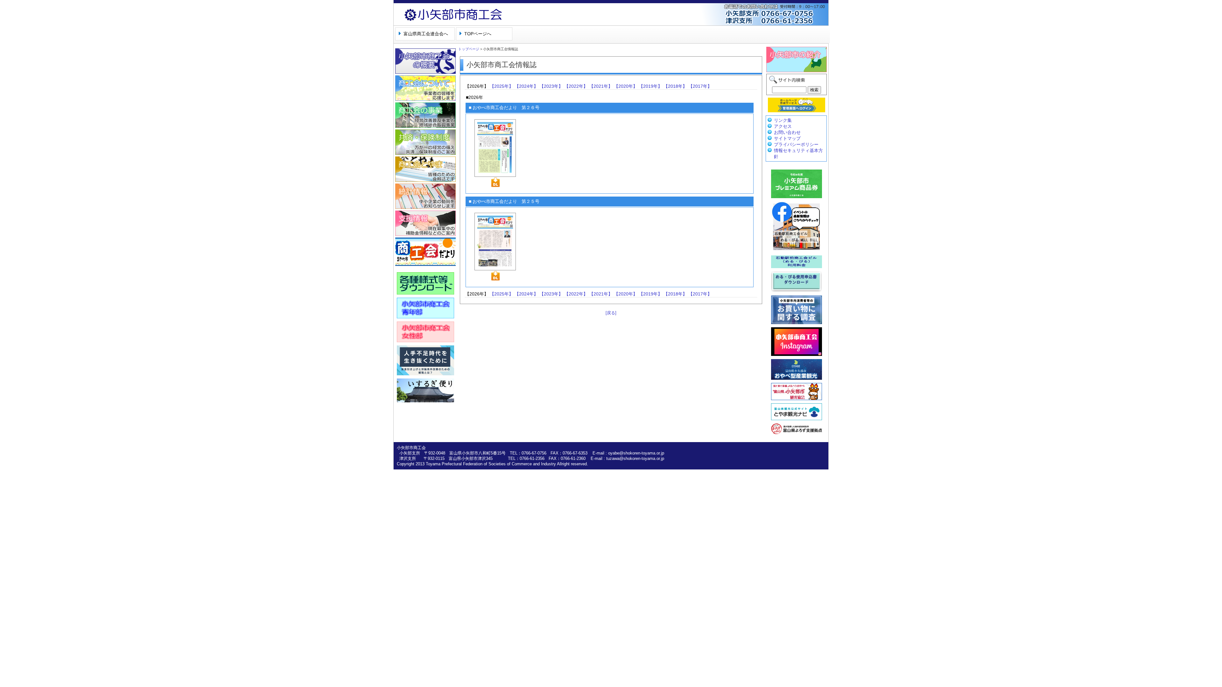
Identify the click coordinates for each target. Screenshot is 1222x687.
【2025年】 (501, 86)
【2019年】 (650, 86)
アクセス (783, 126)
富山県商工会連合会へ (426, 33)
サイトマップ (787, 138)
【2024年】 (526, 86)
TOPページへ (477, 33)
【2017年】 (700, 86)
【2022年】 (576, 86)
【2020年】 (625, 86)
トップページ (468, 49)
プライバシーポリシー (796, 144)
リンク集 (783, 120)
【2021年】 (601, 86)
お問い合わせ (787, 132)
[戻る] (611, 312)
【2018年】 (675, 86)
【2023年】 (551, 86)
